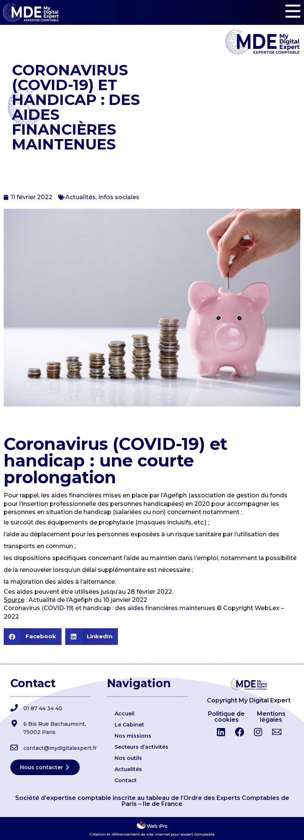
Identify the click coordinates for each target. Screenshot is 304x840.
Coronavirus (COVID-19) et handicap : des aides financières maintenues (109, 608)
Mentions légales (271, 716)
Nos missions (133, 735)
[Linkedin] (221, 732)
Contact (126, 780)
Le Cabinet (129, 724)
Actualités (80, 197)
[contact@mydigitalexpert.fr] (14, 747)
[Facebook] (239, 732)
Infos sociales (118, 197)
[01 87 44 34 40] (14, 708)
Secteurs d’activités (141, 747)
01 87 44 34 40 (42, 708)
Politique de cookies (226, 716)
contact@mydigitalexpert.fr (60, 748)
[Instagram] (258, 732)
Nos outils (128, 758)
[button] (33, 636)
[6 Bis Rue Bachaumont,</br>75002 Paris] (14, 723)
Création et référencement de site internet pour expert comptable (152, 834)
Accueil (125, 713)
